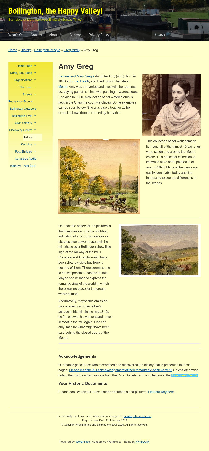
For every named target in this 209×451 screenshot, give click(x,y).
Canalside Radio (25, 158)
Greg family (72, 50)
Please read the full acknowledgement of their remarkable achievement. (120, 370)
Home (12, 50)
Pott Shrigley (23, 151)
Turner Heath (79, 81)
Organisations (23, 80)
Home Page (24, 65)
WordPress (83, 441)
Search (195, 35)
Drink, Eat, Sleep (21, 73)
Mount (62, 86)
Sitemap (76, 35)
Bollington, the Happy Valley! (55, 11)
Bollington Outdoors (23, 108)
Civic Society (23, 123)
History (26, 50)
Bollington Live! (22, 115)
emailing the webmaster (137, 416)
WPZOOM (142, 441)
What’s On (15, 35)
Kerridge (26, 144)
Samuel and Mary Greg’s (76, 76)
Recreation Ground (20, 101)
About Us (55, 35)
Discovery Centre (20, 130)
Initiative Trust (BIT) (23, 165)
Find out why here (161, 392)
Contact (36, 35)
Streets (27, 94)
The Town (25, 87)
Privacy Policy (99, 35)
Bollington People (47, 50)
